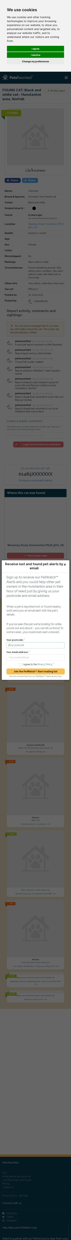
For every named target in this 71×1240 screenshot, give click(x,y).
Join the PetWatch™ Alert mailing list (35, 671)
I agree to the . (38, 664)
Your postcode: (14, 640)
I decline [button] (35, 55)
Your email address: (17, 652)
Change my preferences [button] (35, 61)
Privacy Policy (44, 664)
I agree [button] (35, 48)
